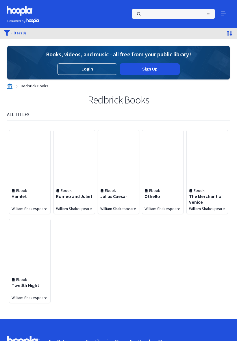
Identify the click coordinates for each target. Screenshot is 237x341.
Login (87, 69)
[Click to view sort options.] (229, 33)
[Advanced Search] (208, 13)
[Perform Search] (173, 14)
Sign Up (150, 69)
